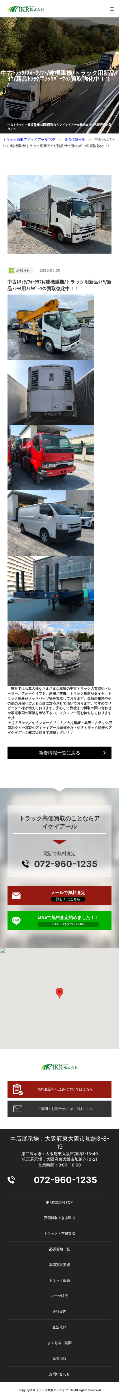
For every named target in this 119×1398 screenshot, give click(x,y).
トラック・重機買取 (59, 1233)
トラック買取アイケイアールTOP (29, 139)
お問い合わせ (59, 1374)
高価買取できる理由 (59, 1217)
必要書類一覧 (59, 1249)
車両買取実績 (59, 1264)
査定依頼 (59, 1327)
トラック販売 (59, 1280)
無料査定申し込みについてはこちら (65, 1089)
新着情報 (59, 1358)
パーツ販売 (59, 1296)
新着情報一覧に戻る (59, 753)
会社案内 (59, 1311)
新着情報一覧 (74, 139)
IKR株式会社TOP (59, 1202)
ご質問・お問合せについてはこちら (65, 1108)
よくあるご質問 (59, 1343)
